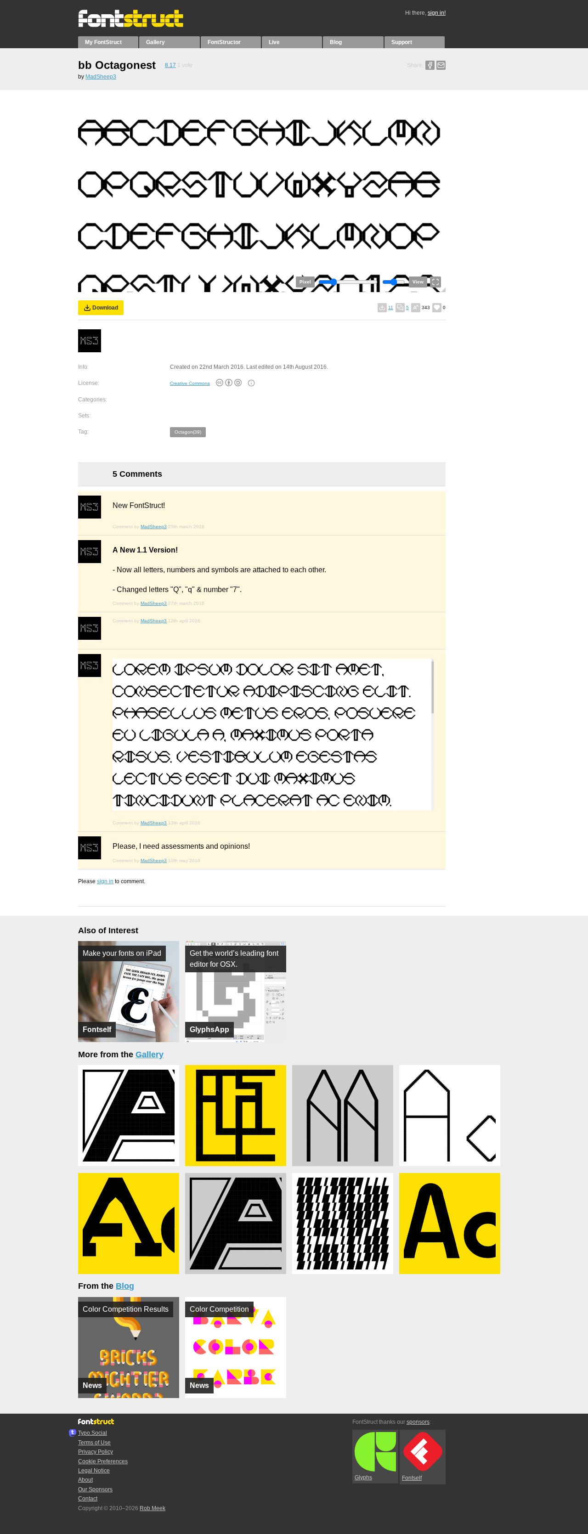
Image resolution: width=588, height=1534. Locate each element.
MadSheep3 (100, 76)
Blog (336, 42)
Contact (87, 1498)
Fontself (412, 1478)
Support (401, 42)
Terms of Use (94, 1442)
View (418, 281)
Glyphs (363, 1477)
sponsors (418, 1422)
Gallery (155, 42)
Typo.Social (92, 1433)
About (85, 1480)
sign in (105, 881)
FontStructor (224, 42)
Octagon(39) (188, 431)
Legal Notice (94, 1470)
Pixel (305, 281)
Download (105, 308)
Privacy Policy (95, 1452)
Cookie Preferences (103, 1461)
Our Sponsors (95, 1489)
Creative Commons (190, 383)
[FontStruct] (140, 25)
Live (274, 42)
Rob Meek (152, 1508)
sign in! (437, 13)
